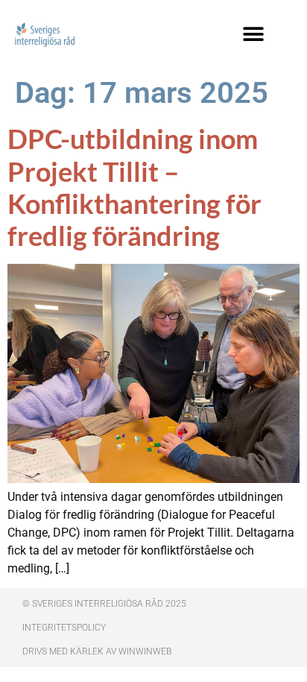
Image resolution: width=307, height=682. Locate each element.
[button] (253, 34)
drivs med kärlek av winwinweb (96, 651)
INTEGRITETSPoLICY (64, 627)
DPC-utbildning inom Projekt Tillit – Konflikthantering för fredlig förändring (134, 187)
